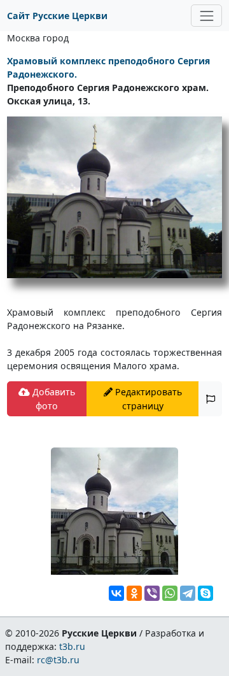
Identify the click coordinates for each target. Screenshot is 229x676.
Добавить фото (52, 398)
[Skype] (205, 593)
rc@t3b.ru (58, 660)
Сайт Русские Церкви (57, 16)
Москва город (38, 38)
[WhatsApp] (169, 593)
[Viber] (152, 593)
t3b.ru (72, 646)
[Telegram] (187, 593)
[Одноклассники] (134, 593)
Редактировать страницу (147, 398)
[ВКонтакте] (116, 593)
